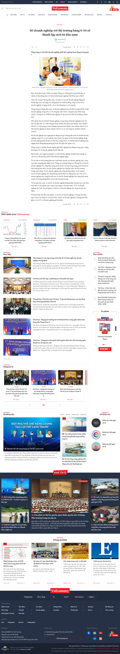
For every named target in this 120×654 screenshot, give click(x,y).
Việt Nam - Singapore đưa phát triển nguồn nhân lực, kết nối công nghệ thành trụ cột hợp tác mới (59, 342)
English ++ (84, 2)
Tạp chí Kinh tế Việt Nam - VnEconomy (107, 648)
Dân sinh (109, 14)
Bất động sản (89, 14)
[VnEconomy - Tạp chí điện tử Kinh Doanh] (60, 590)
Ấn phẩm (105, 311)
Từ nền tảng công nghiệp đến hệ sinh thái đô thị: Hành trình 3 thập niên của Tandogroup (74, 461)
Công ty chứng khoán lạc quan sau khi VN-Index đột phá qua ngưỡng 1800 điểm (15, 240)
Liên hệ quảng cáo (62, 638)
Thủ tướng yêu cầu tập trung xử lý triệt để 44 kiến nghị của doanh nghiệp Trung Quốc (57, 259)
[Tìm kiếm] (7, 8)
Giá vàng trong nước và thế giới (74, 561)
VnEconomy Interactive (102, 561)
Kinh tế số (41, 14)
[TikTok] (113, 2)
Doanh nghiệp (76, 14)
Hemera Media (29, 647)
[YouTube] (109, 2)
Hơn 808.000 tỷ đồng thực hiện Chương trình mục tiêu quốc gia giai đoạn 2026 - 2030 (107, 301)
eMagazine (83, 414)
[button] (60, 405)
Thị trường (64, 14)
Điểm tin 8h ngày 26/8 (108, 445)
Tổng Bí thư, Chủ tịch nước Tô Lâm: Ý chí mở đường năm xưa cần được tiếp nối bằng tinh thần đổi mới (59, 300)
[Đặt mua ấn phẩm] (114, 8)
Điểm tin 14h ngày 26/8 (109, 422)
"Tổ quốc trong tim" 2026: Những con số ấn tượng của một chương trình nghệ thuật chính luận (107, 280)
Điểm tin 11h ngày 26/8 (109, 434)
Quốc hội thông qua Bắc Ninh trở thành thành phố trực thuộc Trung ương (107, 260)
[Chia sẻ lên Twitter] (77, 47)
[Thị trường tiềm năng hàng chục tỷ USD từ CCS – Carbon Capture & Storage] (15, 487)
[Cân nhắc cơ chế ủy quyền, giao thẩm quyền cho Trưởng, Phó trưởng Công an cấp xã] (60, 496)
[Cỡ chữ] (35, 47)
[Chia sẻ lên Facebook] (74, 47)
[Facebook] (97, 2)
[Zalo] (105, 2)
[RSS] (100, 638)
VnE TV (62, 2)
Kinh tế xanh (52, 14)
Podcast (68, 414)
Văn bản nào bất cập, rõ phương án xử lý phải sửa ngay (53, 279)
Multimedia (8, 415)
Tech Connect (72, 2)
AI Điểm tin (105, 414)
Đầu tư (22, 14)
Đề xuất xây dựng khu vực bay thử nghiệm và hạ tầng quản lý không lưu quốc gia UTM (105, 499)
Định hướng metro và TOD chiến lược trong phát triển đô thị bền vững (14, 563)
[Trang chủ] (7, 15)
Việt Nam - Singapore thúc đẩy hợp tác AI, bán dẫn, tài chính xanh (107, 269)
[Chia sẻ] (87, 47)
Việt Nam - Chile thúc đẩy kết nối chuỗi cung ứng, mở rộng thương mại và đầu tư (107, 290)
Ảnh (2, 622)
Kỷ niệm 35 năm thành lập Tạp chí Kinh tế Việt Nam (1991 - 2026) (44, 563)
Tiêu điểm (13, 14)
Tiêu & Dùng (49, 2)
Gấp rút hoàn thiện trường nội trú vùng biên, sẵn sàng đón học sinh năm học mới (104, 527)
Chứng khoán (37, 2)
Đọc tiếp (7, 254)
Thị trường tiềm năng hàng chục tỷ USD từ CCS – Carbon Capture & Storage (14, 499)
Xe (56, 2)
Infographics (75, 414)
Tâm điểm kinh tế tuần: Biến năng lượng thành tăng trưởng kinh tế (74, 436)
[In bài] (32, 47)
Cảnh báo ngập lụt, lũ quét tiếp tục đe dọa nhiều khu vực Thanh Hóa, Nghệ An (14, 527)
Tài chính (31, 14)
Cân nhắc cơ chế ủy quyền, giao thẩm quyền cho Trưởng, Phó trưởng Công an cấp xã (58, 516)
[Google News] (117, 2)
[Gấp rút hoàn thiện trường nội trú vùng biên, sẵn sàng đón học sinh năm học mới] (105, 514)
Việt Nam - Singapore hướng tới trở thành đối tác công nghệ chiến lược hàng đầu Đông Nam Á (59, 321)
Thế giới (99, 14)
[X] (101, 2)
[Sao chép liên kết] (84, 47)
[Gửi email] (81, 47)
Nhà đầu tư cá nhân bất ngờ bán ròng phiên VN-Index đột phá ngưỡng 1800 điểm (45, 240)
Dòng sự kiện (60, 540)
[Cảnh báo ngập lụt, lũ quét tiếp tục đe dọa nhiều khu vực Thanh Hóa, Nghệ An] (15, 514)
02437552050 (50, 634)
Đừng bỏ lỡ (8, 367)
